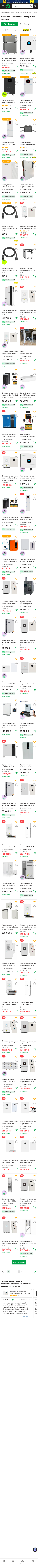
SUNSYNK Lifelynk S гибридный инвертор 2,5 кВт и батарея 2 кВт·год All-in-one (9, 642)
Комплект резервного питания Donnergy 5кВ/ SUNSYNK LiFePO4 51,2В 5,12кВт (28, 561)
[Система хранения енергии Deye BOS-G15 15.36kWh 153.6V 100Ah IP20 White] (28, 1227)
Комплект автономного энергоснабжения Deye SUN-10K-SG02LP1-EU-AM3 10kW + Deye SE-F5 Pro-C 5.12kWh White (28, 683)
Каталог (4, 1563)
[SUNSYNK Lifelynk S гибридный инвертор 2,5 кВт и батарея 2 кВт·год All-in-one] (10, 626)
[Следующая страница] (35, 1272)
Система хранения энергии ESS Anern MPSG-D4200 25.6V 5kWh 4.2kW (26, 102)
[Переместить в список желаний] (16, 35)
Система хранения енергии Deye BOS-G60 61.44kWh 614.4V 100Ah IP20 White (9, 1200)
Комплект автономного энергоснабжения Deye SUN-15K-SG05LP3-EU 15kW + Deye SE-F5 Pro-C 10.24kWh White (28, 1200)
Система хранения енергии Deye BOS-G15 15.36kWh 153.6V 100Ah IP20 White (28, 1242)
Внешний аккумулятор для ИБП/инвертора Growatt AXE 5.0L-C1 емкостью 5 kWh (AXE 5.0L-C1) (28, 394)
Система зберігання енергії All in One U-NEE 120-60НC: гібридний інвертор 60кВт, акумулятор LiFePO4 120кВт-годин (9, 965)
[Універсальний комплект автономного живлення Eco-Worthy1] (28, 420)
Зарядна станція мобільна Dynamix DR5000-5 (26, 603)
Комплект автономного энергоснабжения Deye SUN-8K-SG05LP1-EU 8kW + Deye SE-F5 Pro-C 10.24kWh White (28, 311)
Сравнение (22, 1563)
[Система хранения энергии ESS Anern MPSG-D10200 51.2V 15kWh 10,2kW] (28, 503)
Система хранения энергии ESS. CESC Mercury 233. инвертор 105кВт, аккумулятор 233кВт (28, 885)
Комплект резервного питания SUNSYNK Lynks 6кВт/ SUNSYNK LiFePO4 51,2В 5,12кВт (10, 683)
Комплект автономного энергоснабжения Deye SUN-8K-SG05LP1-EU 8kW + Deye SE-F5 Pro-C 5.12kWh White (10, 477)
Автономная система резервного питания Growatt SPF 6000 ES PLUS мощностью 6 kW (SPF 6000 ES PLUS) (28, 60)
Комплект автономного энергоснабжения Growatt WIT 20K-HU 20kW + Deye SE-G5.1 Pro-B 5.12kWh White (10, 1162)
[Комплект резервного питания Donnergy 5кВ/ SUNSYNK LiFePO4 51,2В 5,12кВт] (28, 545)
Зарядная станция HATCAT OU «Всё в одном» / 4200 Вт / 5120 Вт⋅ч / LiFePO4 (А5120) (8, 102)
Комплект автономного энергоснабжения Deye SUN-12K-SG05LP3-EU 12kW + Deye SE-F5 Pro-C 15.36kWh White (28, 965)
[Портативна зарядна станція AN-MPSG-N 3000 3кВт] (10, 420)
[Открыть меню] (3, 6)
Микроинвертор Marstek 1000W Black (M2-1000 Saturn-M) (27, 144)
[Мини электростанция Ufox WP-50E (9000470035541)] (10, 296)
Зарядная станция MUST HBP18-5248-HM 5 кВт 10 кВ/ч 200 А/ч (27, 269)
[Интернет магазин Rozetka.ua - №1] (8, 6)
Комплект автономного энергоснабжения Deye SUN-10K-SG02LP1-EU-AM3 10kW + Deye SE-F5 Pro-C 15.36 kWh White (10, 1242)
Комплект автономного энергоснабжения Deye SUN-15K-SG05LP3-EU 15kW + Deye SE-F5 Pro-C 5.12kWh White (28, 1042)
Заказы (13, 1563)
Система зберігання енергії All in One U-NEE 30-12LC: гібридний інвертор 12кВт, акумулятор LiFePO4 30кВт (8, 885)
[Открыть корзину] (35, 6)
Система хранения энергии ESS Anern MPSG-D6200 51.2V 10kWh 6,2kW (8, 144)
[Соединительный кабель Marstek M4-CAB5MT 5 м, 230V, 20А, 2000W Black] (10, 254)
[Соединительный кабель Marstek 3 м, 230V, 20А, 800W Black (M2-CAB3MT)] (10, 212)
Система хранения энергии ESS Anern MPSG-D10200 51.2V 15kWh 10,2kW (27, 519)
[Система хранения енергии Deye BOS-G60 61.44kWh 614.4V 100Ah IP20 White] (10, 1184)
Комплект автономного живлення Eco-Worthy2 (10, 394)
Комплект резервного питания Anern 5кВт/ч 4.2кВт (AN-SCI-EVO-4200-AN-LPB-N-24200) (9, 561)
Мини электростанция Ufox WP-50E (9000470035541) (9, 311)
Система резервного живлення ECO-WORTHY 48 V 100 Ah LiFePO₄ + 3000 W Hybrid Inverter (27, 724)
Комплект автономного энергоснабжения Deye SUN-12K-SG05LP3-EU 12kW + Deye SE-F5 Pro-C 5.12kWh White (28, 642)
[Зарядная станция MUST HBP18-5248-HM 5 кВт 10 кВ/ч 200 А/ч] (28, 254)
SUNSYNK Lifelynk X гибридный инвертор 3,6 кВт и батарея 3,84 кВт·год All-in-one (9, 805)
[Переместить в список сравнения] (16, 39)
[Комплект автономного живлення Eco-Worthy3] (10, 503)
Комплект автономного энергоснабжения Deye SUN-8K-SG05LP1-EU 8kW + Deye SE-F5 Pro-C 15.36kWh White (10, 1042)
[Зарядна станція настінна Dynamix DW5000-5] (28, 750)
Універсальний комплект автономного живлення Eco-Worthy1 (28, 436)
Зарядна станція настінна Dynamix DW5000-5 (26, 766)
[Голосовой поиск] (31, 6)
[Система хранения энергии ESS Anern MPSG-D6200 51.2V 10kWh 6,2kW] (10, 128)
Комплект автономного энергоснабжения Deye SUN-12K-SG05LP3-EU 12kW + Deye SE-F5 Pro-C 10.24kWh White (10, 603)
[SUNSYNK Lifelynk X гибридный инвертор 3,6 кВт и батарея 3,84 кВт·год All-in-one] (10, 789)
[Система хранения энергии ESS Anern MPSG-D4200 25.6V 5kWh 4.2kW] (28, 86)
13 (29, 1271)
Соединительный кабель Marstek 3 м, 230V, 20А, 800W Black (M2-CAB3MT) (10, 227)
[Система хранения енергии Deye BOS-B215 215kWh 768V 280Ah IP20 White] (10, 1065)
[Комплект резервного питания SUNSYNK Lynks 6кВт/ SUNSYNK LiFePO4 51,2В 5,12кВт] (10, 667)
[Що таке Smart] (31, 30)
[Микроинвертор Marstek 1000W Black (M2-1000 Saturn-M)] (28, 128)
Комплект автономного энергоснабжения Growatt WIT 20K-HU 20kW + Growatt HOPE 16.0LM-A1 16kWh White (10, 1123)
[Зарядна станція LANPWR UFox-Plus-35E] (10, 750)
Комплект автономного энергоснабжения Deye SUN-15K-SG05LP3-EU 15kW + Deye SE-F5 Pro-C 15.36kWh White (28, 1081)
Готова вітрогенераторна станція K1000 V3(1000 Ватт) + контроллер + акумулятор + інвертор (28, 353)
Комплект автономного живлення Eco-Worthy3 (10, 518)
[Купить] (16, 66)
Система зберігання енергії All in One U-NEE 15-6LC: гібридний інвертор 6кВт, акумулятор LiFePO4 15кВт (9, 724)
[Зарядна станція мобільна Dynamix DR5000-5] (28, 587)
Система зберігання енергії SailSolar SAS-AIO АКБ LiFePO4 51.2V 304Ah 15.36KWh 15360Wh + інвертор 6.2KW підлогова (28, 186)
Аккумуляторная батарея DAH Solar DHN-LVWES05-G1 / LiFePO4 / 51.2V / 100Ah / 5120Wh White (10, 186)
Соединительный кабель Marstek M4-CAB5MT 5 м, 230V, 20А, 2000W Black (9, 269)
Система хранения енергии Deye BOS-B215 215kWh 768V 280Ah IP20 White (8, 1081)
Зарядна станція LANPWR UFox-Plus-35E (9, 766)
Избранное (33, 1563)
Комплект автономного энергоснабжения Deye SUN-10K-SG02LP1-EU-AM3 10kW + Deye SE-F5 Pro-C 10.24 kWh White (28, 805)
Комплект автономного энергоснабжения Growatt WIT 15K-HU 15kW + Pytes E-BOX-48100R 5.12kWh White (28, 1123)
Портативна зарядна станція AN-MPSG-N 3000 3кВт (9, 436)
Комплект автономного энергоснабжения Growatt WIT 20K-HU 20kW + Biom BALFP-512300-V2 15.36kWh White (28, 1162)
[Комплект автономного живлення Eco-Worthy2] (10, 379)
